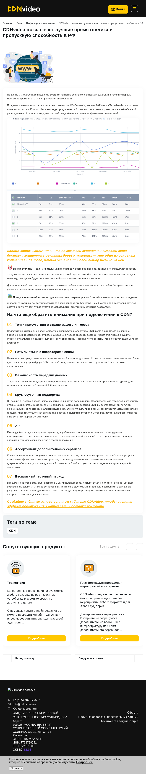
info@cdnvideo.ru (24, 704)
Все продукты (110, 546)
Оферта (132, 712)
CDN (12, 530)
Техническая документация (119, 721)
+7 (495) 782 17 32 (25, 699)
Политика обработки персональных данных (108, 716)
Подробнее (36, 638)
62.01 (27, 749)
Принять (16, 768)
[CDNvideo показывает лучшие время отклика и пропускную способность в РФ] (28, 52)
